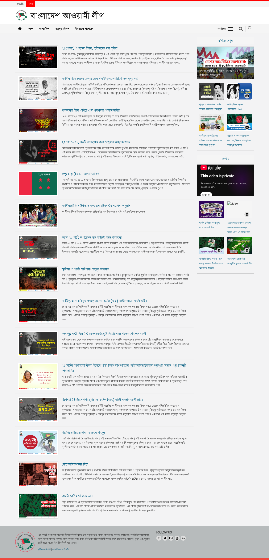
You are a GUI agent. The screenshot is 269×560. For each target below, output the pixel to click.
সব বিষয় (221, 29)
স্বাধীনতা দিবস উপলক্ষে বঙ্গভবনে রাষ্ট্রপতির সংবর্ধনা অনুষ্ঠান (96, 205)
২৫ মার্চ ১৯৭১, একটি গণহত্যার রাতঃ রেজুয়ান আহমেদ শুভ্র (96, 142)
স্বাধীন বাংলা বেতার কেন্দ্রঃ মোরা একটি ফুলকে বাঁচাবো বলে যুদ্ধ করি (100, 78)
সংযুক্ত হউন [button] (61, 28)
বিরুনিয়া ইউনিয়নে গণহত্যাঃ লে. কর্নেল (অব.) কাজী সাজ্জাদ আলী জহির (102, 399)
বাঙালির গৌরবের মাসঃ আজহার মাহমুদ (83, 432)
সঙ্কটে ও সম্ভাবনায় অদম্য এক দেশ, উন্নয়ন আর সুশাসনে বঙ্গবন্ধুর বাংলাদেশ (239, 140)
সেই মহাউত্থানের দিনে (75, 464)
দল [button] (29, 28)
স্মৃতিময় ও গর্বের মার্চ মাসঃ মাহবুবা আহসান (85, 269)
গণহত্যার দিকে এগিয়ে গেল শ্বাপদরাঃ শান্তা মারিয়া (91, 110)
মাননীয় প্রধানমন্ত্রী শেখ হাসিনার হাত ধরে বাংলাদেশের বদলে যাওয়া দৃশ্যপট (210, 140)
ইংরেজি (20, 3)
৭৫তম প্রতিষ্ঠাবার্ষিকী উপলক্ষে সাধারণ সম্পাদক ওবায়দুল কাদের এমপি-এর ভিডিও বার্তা (239, 227)
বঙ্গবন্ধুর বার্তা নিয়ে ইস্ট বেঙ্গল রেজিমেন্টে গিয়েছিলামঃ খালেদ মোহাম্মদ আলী (104, 333)
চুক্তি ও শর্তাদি (44, 549)
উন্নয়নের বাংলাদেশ (84, 28)
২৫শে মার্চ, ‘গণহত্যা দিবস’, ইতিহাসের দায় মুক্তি (89, 48)
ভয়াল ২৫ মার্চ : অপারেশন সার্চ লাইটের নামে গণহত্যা (91, 237)
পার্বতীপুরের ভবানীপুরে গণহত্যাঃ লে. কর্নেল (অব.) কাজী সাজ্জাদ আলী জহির (104, 301)
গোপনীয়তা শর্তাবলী (60, 549)
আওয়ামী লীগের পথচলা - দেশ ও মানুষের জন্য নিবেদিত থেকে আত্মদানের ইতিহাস (211, 263)
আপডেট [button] (43, 28)
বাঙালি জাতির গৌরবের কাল (77, 496)
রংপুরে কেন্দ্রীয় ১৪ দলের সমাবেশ (80, 174)
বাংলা (30, 3)
